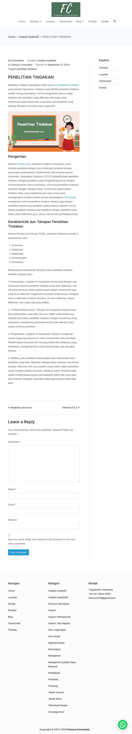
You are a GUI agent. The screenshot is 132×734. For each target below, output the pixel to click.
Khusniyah (70, 197)
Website (12, 519)
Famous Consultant (21, 64)
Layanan (50, 21)
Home (22, 21)
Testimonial (65, 21)
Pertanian (53, 679)
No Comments (16, 60)
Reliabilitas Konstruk (21, 407)
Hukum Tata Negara (59, 623)
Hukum (52, 610)
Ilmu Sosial (54, 636)
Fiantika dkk (24, 164)
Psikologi (53, 686)
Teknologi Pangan (57, 705)
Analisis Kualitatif (47, 60)
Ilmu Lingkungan (57, 629)
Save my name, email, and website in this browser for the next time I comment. (41, 541)
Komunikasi (54, 649)
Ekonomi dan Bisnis (58, 603)
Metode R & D (69, 407)
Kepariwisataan (56, 642)
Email (12, 504)
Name (12, 489)
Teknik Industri (56, 692)
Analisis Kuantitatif (58, 597)
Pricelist (92, 21)
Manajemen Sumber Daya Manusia (62, 664)
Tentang (34, 21)
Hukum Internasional (59, 616)
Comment (14, 441)
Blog (78, 21)
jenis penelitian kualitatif (65, 85)
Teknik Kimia (55, 698)
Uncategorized (56, 711)
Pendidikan (54, 672)
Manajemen (54, 655)
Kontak (105, 21)
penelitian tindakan (27, 69)
